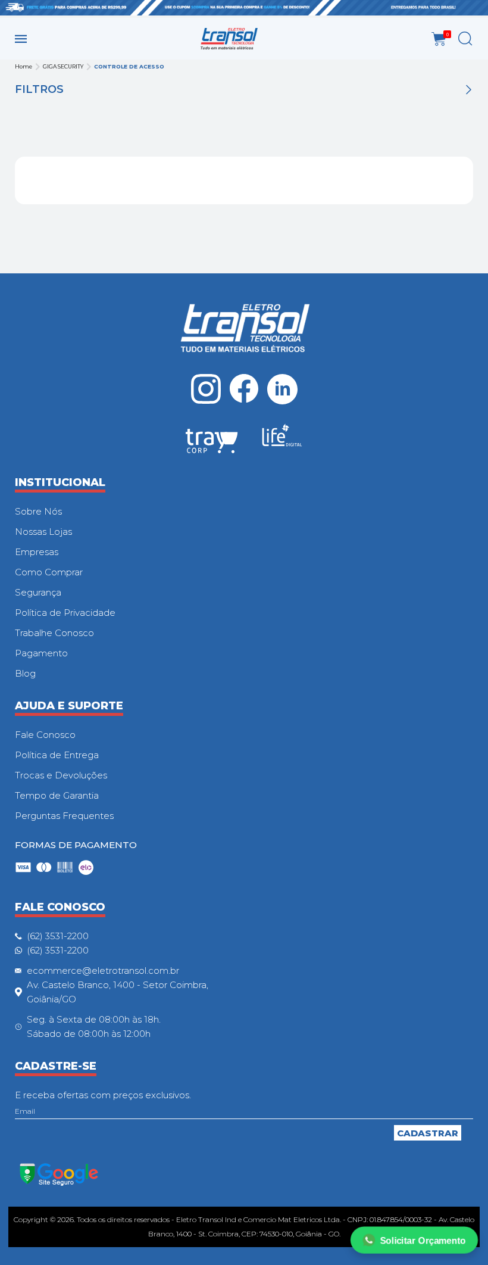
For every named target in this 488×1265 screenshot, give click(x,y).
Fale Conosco (45, 734)
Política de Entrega (57, 755)
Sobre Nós (38, 511)
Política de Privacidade (65, 612)
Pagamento (41, 653)
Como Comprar (49, 572)
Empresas (36, 551)
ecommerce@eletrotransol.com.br (103, 970)
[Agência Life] (282, 440)
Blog (25, 673)
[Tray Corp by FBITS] (212, 443)
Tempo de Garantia (57, 795)
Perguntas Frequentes (64, 815)
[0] (438, 39)
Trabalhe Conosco (54, 632)
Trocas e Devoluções (61, 775)
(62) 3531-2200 (58, 936)
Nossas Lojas (43, 531)
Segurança (38, 592)
